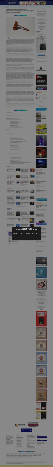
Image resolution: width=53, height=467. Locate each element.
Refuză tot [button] (29, 237)
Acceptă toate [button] (24, 237)
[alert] (26, 233)
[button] (26, 232)
